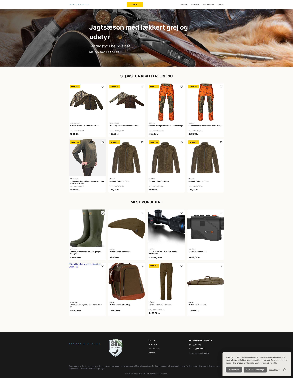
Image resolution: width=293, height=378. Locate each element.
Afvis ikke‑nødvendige (255, 370)
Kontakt (220, 4)
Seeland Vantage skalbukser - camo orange (166, 126)
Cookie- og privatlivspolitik (199, 353)
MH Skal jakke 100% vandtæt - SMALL (84, 126)
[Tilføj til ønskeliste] (103, 87)
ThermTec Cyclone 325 (198, 252)
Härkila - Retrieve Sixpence (120, 252)
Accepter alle (234, 370)
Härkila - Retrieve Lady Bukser (160, 305)
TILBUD (134, 4)
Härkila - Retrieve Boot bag (120, 305)
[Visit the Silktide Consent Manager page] (285, 370)
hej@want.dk (199, 348)
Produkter (195, 4)
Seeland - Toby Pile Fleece (120, 181)
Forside (184, 4)
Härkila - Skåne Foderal (197, 305)
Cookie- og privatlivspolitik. (266, 363)
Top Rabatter (208, 4)
